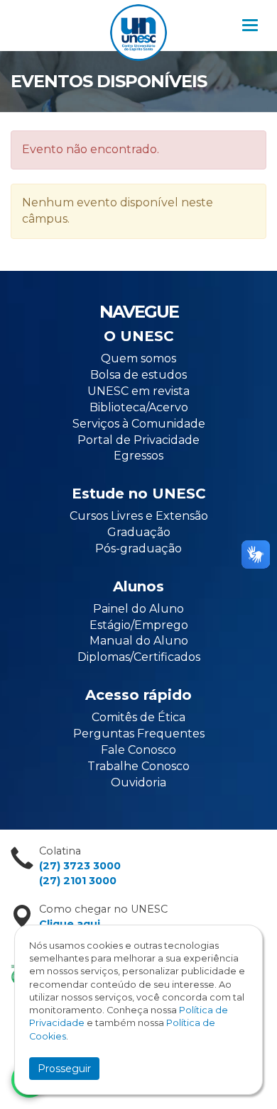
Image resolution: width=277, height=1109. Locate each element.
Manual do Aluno (138, 640)
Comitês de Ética (138, 717)
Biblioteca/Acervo (138, 407)
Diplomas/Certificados (138, 657)
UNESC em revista (138, 391)
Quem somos (138, 358)
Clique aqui (69, 924)
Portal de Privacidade (138, 440)
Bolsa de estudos (138, 374)
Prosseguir (64, 1068)
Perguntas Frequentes (139, 733)
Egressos (138, 455)
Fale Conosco (138, 750)
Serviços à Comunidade (138, 423)
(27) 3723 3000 (80, 865)
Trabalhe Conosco (138, 766)
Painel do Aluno (138, 608)
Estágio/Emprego (138, 625)
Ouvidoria (138, 782)
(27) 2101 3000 (77, 880)
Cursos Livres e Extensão (139, 516)
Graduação (138, 532)
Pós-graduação (138, 548)
